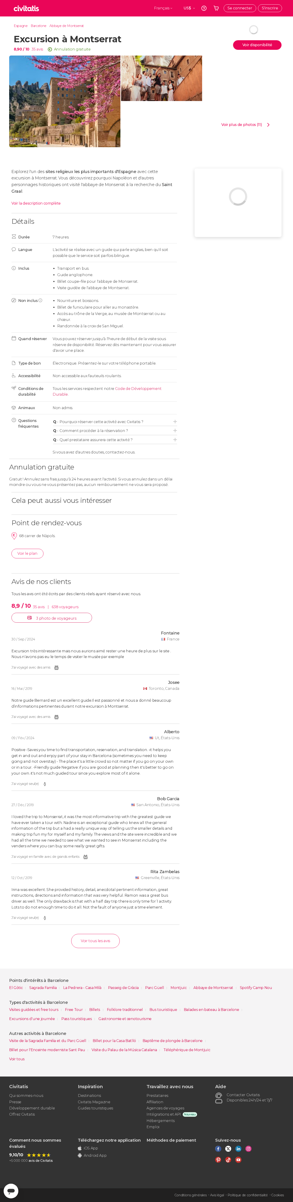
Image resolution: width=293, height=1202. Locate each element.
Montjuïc (179, 988)
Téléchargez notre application (109, 1140)
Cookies (277, 1195)
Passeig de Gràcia (123, 988)
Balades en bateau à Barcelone (212, 1009)
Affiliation (154, 1102)
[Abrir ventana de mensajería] (11, 1191)
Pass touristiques (77, 1019)
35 (33, 49)
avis (39, 49)
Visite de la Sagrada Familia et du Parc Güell (48, 1041)
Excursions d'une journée (32, 1019)
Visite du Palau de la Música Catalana (125, 1050)
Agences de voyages (165, 1108)
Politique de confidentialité (248, 1195)
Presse (15, 1102)
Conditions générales (190, 1195)
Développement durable (32, 1108)
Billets (95, 1009)
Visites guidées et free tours (34, 1009)
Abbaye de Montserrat (66, 26)
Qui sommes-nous (26, 1095)
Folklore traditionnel (125, 1009)
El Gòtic (16, 988)
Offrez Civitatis (22, 1114)
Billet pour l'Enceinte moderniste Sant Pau (47, 1050)
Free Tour (74, 1009)
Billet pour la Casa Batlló (115, 1041)
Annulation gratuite (72, 49)
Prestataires (157, 1095)
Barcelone (38, 26)
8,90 (21, 49)
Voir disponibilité (257, 45)
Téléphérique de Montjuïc (186, 1050)
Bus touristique (163, 1009)
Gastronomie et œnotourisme (125, 1019)
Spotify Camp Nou (256, 988)
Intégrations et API (163, 1114)
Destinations (89, 1095)
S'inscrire (270, 8)
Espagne (21, 26)
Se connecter (240, 8)
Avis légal (217, 1195)
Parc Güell (155, 988)
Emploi (152, 1127)
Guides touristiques (95, 1108)
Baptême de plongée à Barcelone (173, 1041)
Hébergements (160, 1121)
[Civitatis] (26, 8)
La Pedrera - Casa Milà (82, 988)
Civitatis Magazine (94, 1102)
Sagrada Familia (43, 988)
